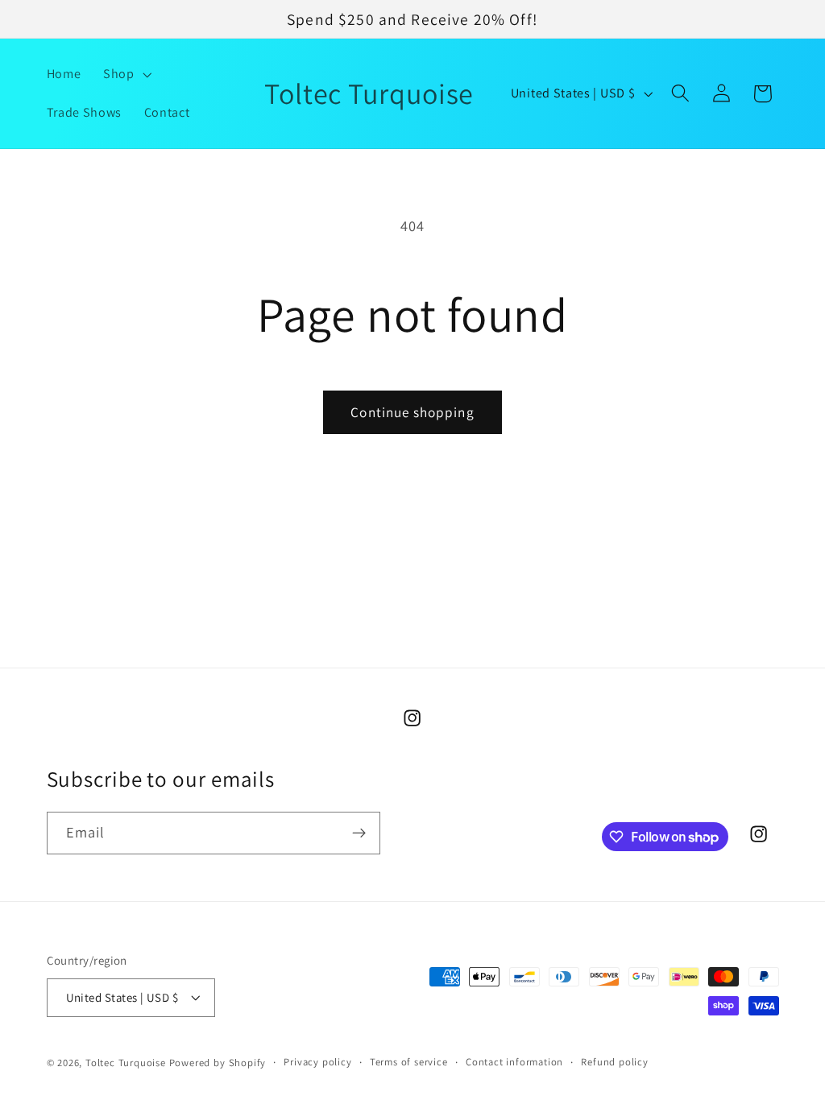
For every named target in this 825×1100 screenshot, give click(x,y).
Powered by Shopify (218, 1062)
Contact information (514, 1062)
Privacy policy (317, 1062)
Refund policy (614, 1062)
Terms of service (409, 1062)
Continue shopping (412, 412)
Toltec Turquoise (125, 1062)
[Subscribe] (358, 833)
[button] (126, 74)
